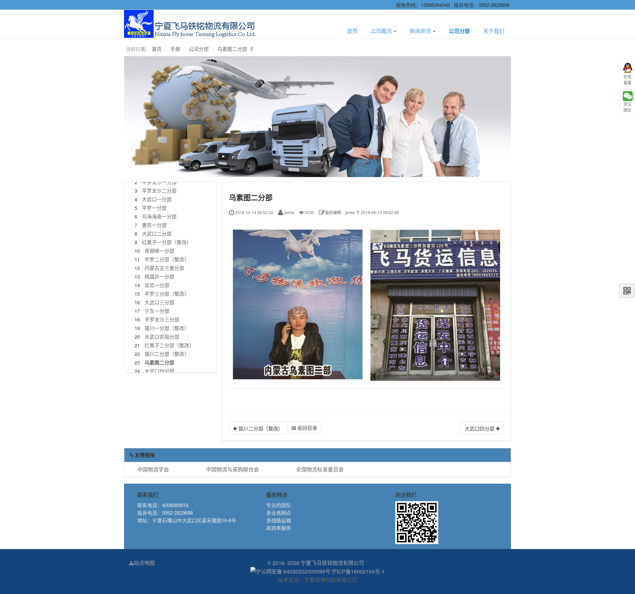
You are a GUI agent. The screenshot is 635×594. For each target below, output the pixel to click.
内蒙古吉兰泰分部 (164, 267)
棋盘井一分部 (159, 276)
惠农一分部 (154, 224)
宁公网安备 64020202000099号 (293, 571)
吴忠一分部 (157, 284)
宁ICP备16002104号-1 (358, 571)
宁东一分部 (157, 310)
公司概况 (382, 31)
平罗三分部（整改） (167, 293)
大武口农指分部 (162, 336)
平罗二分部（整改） (167, 259)
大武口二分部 (157, 233)
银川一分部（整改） (167, 327)
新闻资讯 (421, 31)
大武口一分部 (157, 199)
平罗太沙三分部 (162, 319)
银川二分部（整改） (167, 353)
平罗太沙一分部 (159, 181)
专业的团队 (278, 504)
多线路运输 (278, 520)
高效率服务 (278, 527)
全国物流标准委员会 (320, 469)
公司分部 (459, 31)
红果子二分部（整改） (169, 345)
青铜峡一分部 (159, 250)
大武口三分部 (159, 302)
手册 (175, 48)
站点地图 (144, 563)
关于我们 (493, 31)
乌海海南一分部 (159, 216)
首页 (352, 31)
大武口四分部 (159, 370)
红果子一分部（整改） (166, 242)
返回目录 (306, 427)
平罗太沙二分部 (159, 190)
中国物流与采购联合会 (232, 469)
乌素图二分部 (232, 48)
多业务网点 (278, 512)
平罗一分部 (154, 207)
